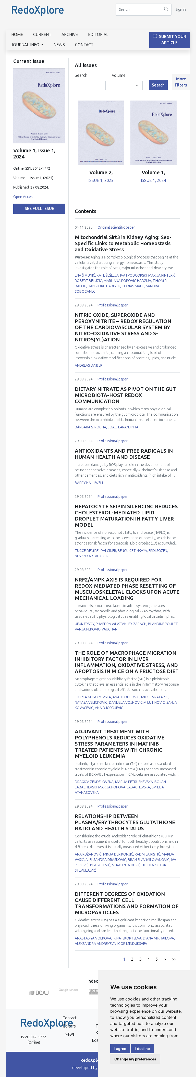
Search (81, 75)
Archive (70, 34)
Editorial (98, 34)
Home (17, 34)
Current (42, 34)
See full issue (39, 208)
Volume (119, 75)
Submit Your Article (172, 39)
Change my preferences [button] (135, 1059)
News (59, 44)
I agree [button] (120, 1048)
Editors (69, 1026)
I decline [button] (142, 1048)
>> (174, 959)
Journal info (25, 44)
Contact (84, 44)
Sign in (181, 9)
